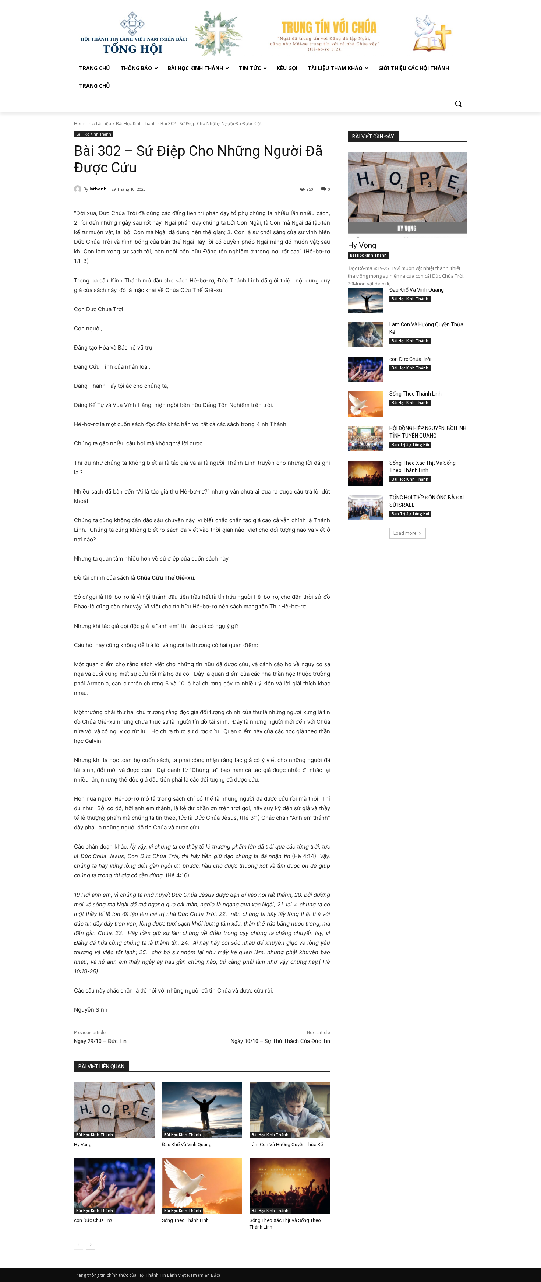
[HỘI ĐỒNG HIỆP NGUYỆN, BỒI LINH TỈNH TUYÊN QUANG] (365, 438)
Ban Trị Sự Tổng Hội (410, 444)
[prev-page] (78, 1245)
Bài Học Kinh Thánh (136, 123)
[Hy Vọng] (114, 1110)
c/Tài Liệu (101, 123)
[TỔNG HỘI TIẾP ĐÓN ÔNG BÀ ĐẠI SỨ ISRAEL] (365, 507)
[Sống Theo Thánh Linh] (202, 1186)
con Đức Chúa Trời (93, 1220)
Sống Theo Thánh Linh (185, 1220)
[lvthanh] (79, 189)
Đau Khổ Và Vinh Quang (187, 1144)
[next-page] (90, 1245)
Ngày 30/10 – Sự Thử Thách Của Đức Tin (280, 1041)
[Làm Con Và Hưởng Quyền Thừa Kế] (290, 1110)
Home (80, 123)
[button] (458, 103)
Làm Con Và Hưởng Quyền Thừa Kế (286, 1144)
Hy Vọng (83, 1144)
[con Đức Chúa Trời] (114, 1186)
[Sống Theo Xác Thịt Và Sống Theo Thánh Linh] (290, 1186)
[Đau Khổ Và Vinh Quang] (202, 1110)
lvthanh (98, 189)
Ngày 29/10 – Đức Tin (100, 1041)
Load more (405, 533)
